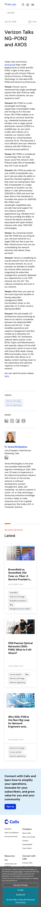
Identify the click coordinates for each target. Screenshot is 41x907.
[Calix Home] (10, 4)
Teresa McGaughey (18, 446)
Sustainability (27, 844)
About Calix (26, 833)
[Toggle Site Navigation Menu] (33, 5)
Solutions (8, 829)
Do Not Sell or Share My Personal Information (20, 901)
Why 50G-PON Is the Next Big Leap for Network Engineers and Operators (18, 721)
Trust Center (27, 848)
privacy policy (18, 871)
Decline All (20, 894)
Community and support (11, 865)
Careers (25, 841)
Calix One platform (12, 833)
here (7, 376)
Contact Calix (27, 863)
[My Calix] (27, 4)
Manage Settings (20, 885)
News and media (28, 837)
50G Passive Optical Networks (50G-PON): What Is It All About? (20, 648)
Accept (20, 890)
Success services (11, 836)
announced (10, 64)
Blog (6, 860)
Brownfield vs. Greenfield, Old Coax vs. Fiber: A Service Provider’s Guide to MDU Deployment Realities (19, 574)
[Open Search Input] (23, 4)
